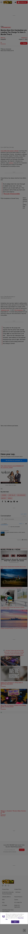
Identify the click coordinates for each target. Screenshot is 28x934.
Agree (15, 921)
